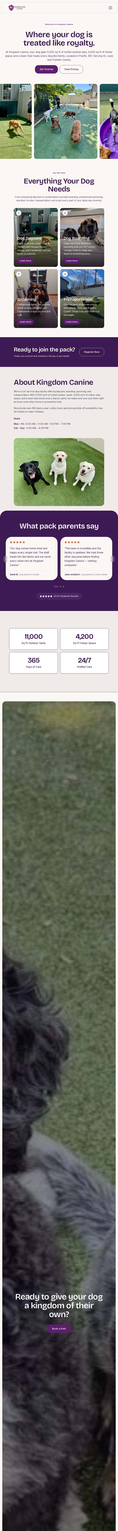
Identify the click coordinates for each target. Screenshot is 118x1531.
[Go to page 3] (63, 586)
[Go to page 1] (56, 586)
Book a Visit (59, 1328)
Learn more (25, 260)
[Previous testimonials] (6, 559)
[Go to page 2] (60, 586)
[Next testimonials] (112, 559)
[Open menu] (110, 7)
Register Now (91, 351)
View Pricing (71, 69)
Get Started (46, 69)
